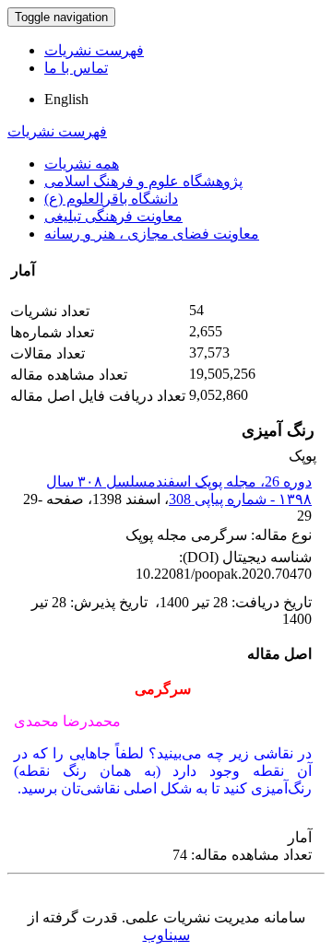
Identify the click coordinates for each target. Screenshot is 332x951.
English (66, 99)
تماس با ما (76, 68)
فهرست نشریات (94, 50)
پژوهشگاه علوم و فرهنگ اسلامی (143, 181)
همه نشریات (81, 163)
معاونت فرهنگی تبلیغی (113, 216)
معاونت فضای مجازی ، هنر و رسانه (151, 233)
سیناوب (166, 935)
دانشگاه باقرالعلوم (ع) (111, 198)
